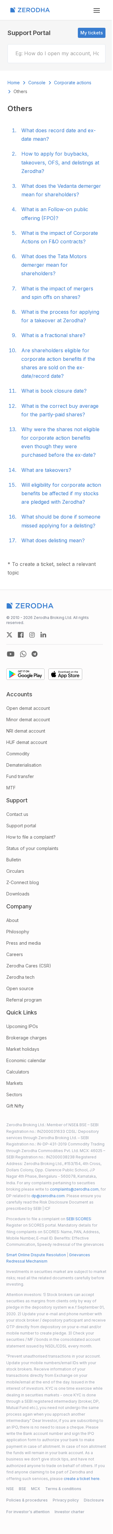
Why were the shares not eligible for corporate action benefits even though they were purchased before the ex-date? (60, 442)
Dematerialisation (23, 765)
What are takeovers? (46, 470)
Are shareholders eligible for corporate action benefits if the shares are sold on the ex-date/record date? (58, 363)
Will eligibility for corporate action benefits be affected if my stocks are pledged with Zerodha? (61, 493)
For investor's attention (28, 1511)
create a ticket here (82, 1478)
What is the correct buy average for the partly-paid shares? (60, 410)
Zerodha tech (20, 977)
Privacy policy (66, 1500)
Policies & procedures (27, 1500)
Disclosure (94, 1500)
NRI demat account (25, 731)
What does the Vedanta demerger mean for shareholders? (61, 190)
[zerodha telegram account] (34, 654)
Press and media (23, 943)
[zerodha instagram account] (32, 635)
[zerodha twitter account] (9, 635)
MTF (11, 787)
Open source (20, 988)
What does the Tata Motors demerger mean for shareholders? (54, 264)
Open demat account (28, 708)
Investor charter (69, 1511)
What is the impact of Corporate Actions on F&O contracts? (59, 237)
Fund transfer (20, 776)
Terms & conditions (63, 1488)
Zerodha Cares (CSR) (28, 965)
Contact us (17, 814)
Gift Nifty (15, 1106)
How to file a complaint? (31, 837)
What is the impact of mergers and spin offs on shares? (57, 292)
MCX (35, 1488)
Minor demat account (28, 719)
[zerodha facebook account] (21, 635)
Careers (14, 954)
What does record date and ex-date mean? (58, 134)
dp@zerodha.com (48, 1195)
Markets (14, 1083)
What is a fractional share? (53, 335)
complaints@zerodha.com (74, 1189)
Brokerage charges (26, 1037)
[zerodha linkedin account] (43, 635)
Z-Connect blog (22, 882)
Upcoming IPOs (22, 1026)
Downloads (18, 893)
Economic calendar (26, 1060)
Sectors (14, 1094)
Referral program (24, 999)
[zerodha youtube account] (10, 654)
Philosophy (17, 931)
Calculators (17, 1071)
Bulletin (13, 859)
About (12, 920)
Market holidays (22, 1049)
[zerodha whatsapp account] (23, 654)
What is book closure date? (54, 391)
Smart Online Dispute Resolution (36, 1254)
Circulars (15, 871)
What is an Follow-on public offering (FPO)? (54, 213)
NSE (10, 1488)
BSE (22, 1488)
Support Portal (29, 33)
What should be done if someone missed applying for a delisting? (60, 521)
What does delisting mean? (53, 540)
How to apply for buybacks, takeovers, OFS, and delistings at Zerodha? (60, 162)
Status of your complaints (32, 848)
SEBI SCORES (78, 1218)
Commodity (18, 753)
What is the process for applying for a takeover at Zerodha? (60, 316)
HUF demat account (26, 742)
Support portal (21, 825)
